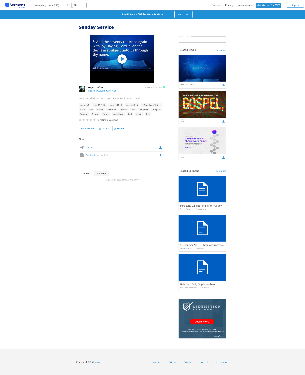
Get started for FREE (268, 5)
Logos (96, 362)
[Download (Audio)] (161, 147)
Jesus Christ (118, 114)
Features (216, 5)
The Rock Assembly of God (102, 90)
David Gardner (187, 209)
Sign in (295, 5)
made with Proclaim (153, 87)
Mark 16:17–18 (116, 105)
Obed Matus (186, 248)
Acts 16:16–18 (132, 105)
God (130, 114)
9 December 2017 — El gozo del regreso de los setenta (209, 244)
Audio (89, 147)
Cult (148, 114)
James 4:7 (84, 105)
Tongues (156, 109)
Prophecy (144, 109)
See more (221, 49)
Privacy (187, 362)
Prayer (100, 109)
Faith (82, 109)
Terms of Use (205, 362)
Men (133, 109)
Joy (91, 109)
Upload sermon (245, 5)
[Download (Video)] (161, 155)
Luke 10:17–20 (99, 105)
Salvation (112, 109)
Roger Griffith (95, 87)
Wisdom (83, 114)
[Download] (223, 85)
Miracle (95, 114)
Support (224, 362)
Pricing (229, 5)
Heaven (124, 109)
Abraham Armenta (188, 287)
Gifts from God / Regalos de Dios (197, 284)
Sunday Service (97, 155)
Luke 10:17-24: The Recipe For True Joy (201, 205)
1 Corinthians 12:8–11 (151, 105)
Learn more (183, 14)
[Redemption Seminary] (202, 318)
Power (105, 114)
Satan (138, 114)
